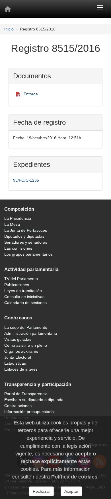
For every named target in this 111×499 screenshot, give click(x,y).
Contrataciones (18, 405)
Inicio (9, 29)
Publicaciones (16, 284)
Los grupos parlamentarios (28, 254)
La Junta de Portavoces (25, 230)
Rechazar (41, 491)
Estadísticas (15, 363)
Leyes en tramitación (23, 290)
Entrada (31, 94)
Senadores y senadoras (25, 242)
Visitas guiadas (17, 339)
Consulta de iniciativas (24, 296)
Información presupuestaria (29, 411)
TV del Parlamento (21, 278)
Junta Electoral (17, 357)
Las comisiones (18, 248)
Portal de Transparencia (26, 393)
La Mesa (12, 224)
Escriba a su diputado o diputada (33, 399)
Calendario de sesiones (25, 302)
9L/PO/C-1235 (26, 180)
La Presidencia (17, 218)
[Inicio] (7, 9)
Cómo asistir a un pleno (25, 345)
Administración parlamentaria (30, 333)
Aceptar (71, 491)
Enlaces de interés (21, 369)
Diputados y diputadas (24, 236)
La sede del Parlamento (25, 327)
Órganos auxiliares (21, 351)
